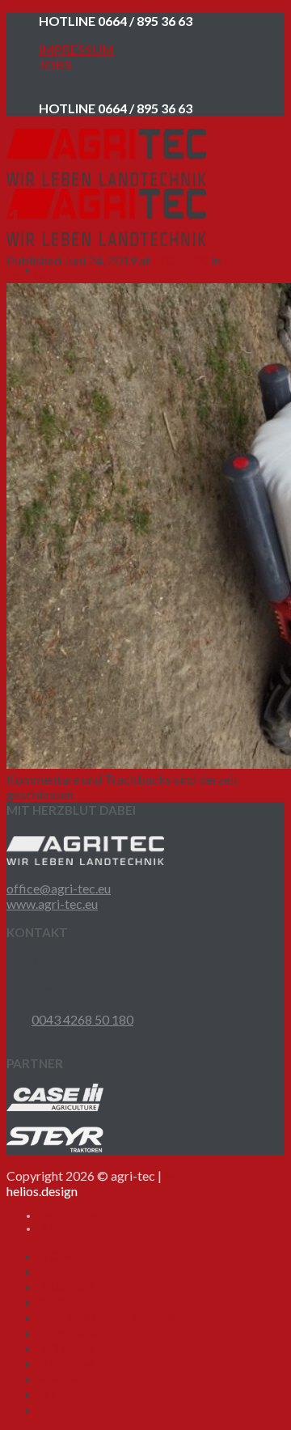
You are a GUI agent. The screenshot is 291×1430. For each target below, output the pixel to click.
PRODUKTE (75, 1286)
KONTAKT (71, 1348)
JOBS (55, 64)
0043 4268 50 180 (82, 1019)
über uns (65, 1271)
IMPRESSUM (76, 49)
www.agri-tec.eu (52, 903)
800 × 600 (181, 260)
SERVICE (64, 1301)
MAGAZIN (69, 1378)
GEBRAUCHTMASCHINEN (117, 1317)
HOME (59, 1255)
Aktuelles (67, 1363)
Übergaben (73, 1332)
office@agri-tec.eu (58, 888)
